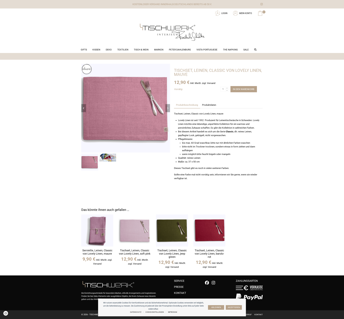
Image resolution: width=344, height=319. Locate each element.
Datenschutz (135, 312)
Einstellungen (5, 313)
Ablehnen (216, 307)
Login (224, 13)
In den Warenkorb (243, 89)
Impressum (172, 312)
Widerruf (247, 314)
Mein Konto (245, 13)
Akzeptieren (234, 307)
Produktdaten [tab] (209, 105)
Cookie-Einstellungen (154, 312)
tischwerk (95, 314)
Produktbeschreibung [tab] (187, 105)
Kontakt (258, 314)
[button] (255, 49)
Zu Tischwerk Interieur (99, 12)
